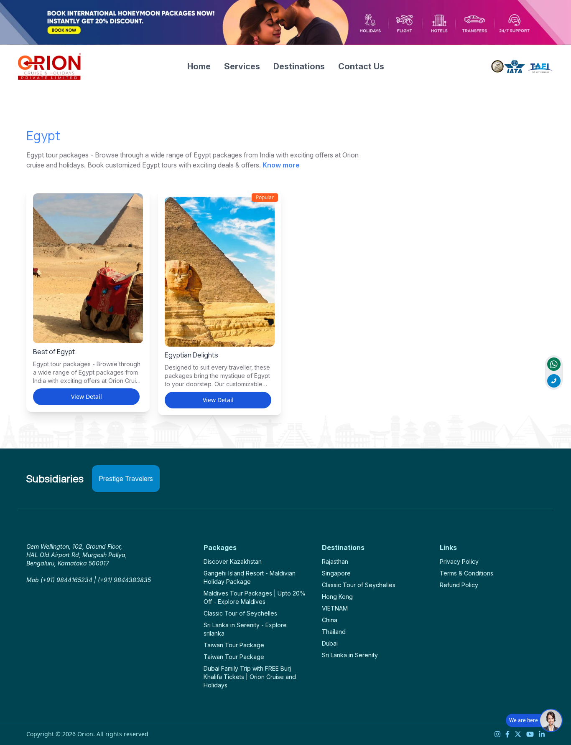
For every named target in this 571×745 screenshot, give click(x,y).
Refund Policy (459, 584)
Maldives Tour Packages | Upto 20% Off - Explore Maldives (255, 597)
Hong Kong (337, 596)
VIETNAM (335, 608)
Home (199, 66)
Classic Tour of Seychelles (240, 613)
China (329, 619)
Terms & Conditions (466, 573)
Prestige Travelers (126, 478)
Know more (281, 165)
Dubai (330, 643)
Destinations (299, 66)
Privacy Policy (459, 561)
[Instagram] (497, 734)
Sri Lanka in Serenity (350, 655)
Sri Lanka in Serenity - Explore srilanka (245, 629)
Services (242, 66)
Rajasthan (335, 561)
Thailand (334, 631)
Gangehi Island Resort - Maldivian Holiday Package (250, 577)
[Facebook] (507, 734)
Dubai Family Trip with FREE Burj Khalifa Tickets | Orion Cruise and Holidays (250, 677)
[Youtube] (530, 734)
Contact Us (361, 66)
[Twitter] (518, 734)
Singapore (336, 573)
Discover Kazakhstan (233, 561)
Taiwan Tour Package (234, 645)
